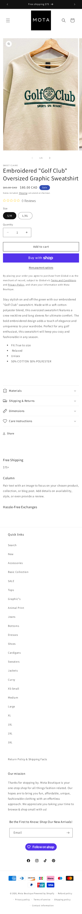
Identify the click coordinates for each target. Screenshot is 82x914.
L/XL (25, 215)
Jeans (12, 617)
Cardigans (14, 652)
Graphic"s (14, 599)
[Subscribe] (68, 832)
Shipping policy (62, 899)
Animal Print (16, 608)
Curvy (11, 679)
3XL (10, 742)
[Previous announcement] (7, 4)
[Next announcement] (74, 4)
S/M (9, 215)
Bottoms (13, 626)
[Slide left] (32, 158)
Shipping (23, 193)
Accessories (15, 563)
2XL (10, 733)
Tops (11, 590)
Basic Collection (18, 572)
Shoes (12, 644)
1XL (10, 724)
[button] (8, 20)
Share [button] (10, 433)
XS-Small (13, 688)
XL (9, 715)
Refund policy (65, 893)
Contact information (43, 905)
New (11, 554)
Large (11, 706)
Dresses (13, 635)
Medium (13, 697)
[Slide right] (49, 158)
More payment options (41, 267)
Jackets (13, 670)
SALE (11, 581)
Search (12, 545)
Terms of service (42, 899)
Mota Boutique (25, 893)
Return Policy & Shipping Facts (27, 759)
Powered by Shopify (44, 893)
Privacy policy (22, 899)
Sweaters (14, 661)
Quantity (8, 224)
